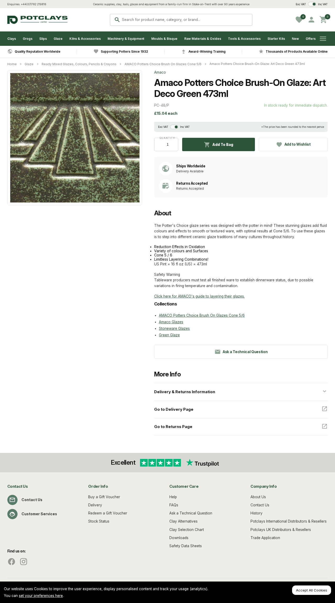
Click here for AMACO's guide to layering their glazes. (199, 296)
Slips (43, 39)
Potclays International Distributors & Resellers (288, 521)
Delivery (95, 505)
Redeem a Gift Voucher (107, 513)
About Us (258, 497)
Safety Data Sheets (185, 546)
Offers (311, 39)
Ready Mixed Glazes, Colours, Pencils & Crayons (79, 64)
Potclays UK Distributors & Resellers (280, 530)
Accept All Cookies (311, 590)
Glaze (58, 39)
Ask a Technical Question (190, 513)
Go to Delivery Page (173, 409)
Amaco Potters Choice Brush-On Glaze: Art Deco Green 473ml (257, 64)
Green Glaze (169, 335)
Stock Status (98, 521)
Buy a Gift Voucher (104, 497)
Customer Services (39, 514)
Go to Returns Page (173, 426)
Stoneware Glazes (174, 328)
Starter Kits (276, 39)
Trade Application (265, 538)
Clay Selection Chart (186, 530)
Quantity (166, 137)
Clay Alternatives (183, 521)
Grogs (27, 39)
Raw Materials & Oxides (202, 39)
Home (12, 64)
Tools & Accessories (244, 39)
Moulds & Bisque (164, 39)
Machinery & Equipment (126, 39)
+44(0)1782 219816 (33, 4)
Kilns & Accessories (85, 39)
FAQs (173, 505)
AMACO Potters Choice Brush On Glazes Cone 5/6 (163, 64)
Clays (11, 39)
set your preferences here (41, 596)
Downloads (178, 538)
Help (173, 497)
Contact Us (31, 500)
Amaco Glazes (171, 322)
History (256, 513)
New (295, 39)
